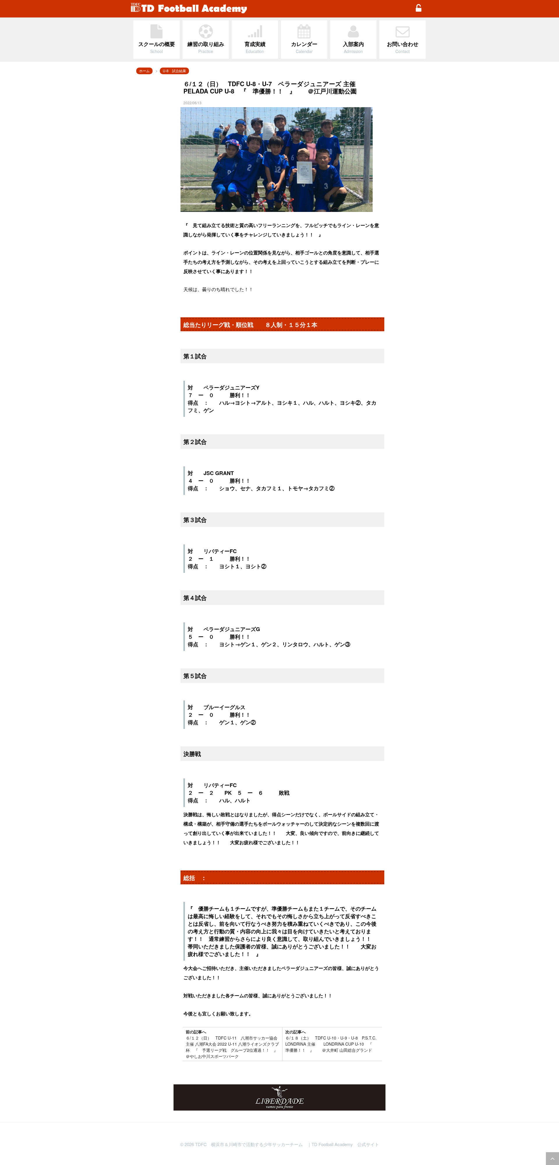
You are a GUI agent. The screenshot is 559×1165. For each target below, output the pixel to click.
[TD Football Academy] (269, 8)
